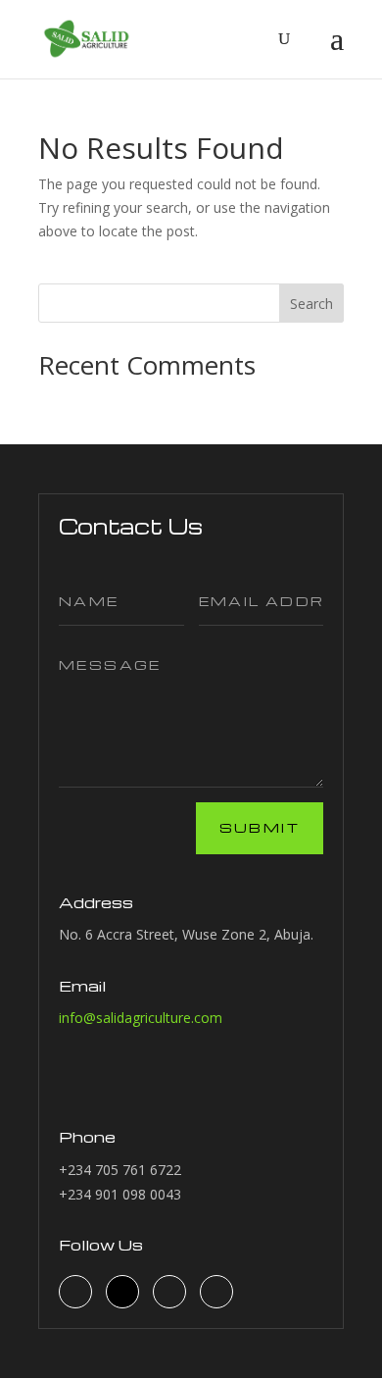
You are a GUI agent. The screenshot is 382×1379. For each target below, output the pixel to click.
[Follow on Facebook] (75, 1291)
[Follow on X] (169, 1291)
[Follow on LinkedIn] (122, 1291)
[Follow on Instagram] (216, 1291)
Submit (259, 827)
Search (311, 303)
